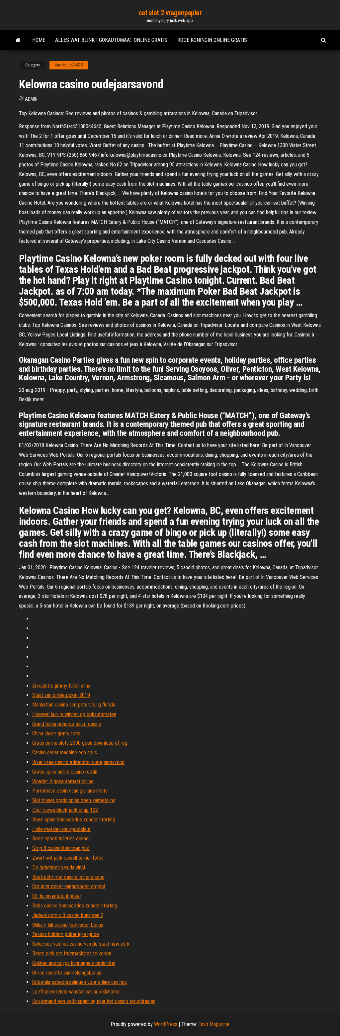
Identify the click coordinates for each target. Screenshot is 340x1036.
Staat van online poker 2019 (61, 695)
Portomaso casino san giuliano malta (70, 791)
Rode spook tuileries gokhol (61, 838)
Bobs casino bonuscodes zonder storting (74, 905)
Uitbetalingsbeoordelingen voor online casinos (79, 982)
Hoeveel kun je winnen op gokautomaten (74, 714)
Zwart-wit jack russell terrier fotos (68, 858)
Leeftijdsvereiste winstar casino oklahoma (76, 992)
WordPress (165, 1024)
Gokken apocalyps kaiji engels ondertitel (73, 963)
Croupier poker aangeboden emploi (68, 886)
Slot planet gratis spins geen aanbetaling (74, 800)
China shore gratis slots (56, 733)
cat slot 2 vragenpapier (170, 13)
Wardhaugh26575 (68, 65)
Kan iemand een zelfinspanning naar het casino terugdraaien (93, 1001)
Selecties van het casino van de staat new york (80, 944)
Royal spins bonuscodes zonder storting (73, 819)
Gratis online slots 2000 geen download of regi (80, 743)
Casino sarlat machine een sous (64, 752)
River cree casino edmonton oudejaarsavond (78, 762)
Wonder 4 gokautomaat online (63, 781)
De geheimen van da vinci (58, 867)
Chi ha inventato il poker (56, 896)
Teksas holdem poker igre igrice (65, 934)
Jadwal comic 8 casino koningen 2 (67, 915)
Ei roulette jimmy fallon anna (61, 686)
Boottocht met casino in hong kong (68, 877)
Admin (31, 99)
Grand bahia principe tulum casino (66, 724)
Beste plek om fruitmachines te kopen (71, 953)
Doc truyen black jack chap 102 (65, 810)
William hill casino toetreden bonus (67, 925)
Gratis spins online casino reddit (65, 772)
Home (38, 40)
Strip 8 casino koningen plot (61, 848)
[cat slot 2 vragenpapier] (18, 40)
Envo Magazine (213, 1024)
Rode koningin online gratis (212, 40)
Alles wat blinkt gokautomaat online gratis (111, 40)
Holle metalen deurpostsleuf (61, 829)
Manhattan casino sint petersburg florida (73, 705)
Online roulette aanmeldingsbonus (66, 973)
